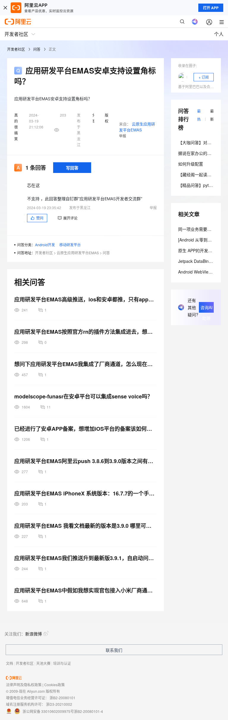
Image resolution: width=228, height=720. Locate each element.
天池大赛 (43, 663)
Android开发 (45, 244)
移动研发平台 (70, 244)
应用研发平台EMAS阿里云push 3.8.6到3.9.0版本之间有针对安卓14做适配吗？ (85, 461)
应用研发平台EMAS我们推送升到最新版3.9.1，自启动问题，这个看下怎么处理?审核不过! (85, 558)
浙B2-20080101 (62, 697)
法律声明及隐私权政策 (24, 684)
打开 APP (210, 7)
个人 (219, 34)
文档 (9, 663)
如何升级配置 (190, 164)
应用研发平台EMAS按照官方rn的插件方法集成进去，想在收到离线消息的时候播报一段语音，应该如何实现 (85, 332)
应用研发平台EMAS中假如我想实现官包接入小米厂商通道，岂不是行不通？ (85, 590)
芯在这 (33, 185)
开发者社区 (16, 49)
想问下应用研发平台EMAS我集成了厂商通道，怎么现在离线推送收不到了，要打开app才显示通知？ (85, 364)
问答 (36, 49)
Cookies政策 (54, 684)
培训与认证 (62, 663)
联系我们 (114, 650)
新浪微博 (33, 634)
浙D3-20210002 (59, 704)
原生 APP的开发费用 (197, 250)
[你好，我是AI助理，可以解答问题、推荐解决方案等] (195, 21)
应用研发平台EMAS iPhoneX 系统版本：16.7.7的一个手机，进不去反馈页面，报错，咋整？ (85, 493)
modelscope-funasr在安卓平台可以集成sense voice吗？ (83, 396)
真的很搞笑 (16, 126)
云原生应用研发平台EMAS (137, 127)
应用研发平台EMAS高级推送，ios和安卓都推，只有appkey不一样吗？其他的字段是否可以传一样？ (85, 299)
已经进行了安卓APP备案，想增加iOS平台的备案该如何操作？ (85, 429)
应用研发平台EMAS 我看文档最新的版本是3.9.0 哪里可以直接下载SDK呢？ (85, 526)
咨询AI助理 (206, 308)
